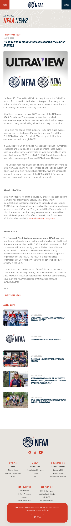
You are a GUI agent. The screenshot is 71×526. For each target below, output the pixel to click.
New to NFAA (24, 491)
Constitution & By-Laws (35, 470)
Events (13, 463)
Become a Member (58, 467)
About (35, 463)
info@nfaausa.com (46, 500)
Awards (24, 497)
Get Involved (24, 487)
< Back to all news (12, 35)
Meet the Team (35, 467)
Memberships (58, 463)
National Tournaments (13, 473)
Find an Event (13, 470)
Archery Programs (24, 494)
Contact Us (47, 487)
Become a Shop (58, 473)
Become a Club (58, 470)
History (35, 473)
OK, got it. (37, 516)
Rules (13, 476)
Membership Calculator (58, 476)
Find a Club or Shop (24, 500)
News (13, 467)
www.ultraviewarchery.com (41, 218)
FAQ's (35, 476)
